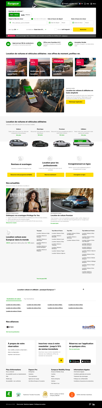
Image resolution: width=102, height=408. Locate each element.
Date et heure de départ (55, 19)
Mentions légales (28, 404)
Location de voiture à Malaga (55, 304)
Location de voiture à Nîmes (55, 308)
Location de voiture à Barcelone (14, 304)
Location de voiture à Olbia (13, 308)
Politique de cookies (39, 404)
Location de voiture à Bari (34, 304)
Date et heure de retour (78, 19)
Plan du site (20, 404)
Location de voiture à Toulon (14, 311)
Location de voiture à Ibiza (75, 304)
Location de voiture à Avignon (76, 308)
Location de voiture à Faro (34, 308)
